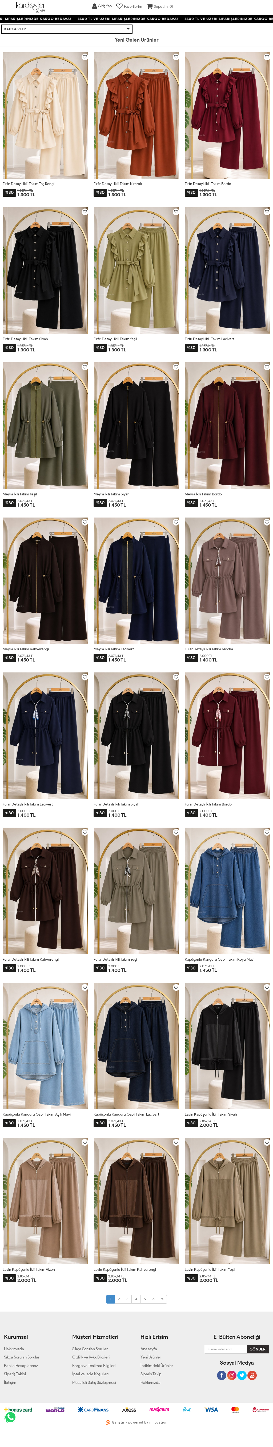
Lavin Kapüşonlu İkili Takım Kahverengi (125, 1269)
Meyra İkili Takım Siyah (112, 494)
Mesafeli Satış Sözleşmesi (94, 1382)
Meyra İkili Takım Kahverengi (26, 649)
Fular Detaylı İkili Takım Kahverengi (31, 959)
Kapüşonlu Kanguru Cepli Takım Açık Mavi (37, 1114)
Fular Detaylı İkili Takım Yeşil (116, 959)
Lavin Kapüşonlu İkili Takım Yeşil (210, 1269)
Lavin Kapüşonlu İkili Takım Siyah (211, 1114)
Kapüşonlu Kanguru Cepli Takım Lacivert (126, 1114)
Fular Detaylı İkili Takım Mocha (209, 649)
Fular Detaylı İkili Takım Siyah (116, 804)
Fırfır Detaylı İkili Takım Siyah (25, 339)
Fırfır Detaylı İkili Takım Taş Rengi (28, 184)
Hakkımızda (150, 1382)
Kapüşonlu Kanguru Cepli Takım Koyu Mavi (219, 959)
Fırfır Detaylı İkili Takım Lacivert (209, 339)
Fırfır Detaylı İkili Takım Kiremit (118, 184)
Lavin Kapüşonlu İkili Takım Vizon (29, 1269)
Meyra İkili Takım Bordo (203, 494)
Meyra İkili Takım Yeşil (20, 494)
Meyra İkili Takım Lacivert (114, 649)
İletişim (10, 1382)
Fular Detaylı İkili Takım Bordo (208, 804)
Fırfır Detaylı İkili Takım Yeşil (115, 339)
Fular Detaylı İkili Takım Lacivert (28, 804)
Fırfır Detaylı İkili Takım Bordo (208, 184)
